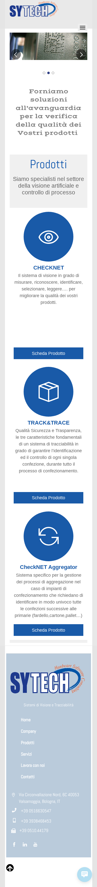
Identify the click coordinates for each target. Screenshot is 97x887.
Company (28, 731)
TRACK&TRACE (49, 423)
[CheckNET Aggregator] (48, 540)
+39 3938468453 (36, 821)
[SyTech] (34, 17)
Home (26, 719)
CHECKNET (48, 268)
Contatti (28, 776)
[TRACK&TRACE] (48, 395)
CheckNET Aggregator (48, 567)
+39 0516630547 (36, 811)
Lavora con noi (33, 765)
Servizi (26, 754)
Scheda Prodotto (48, 353)
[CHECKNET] (48, 240)
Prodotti (27, 742)
